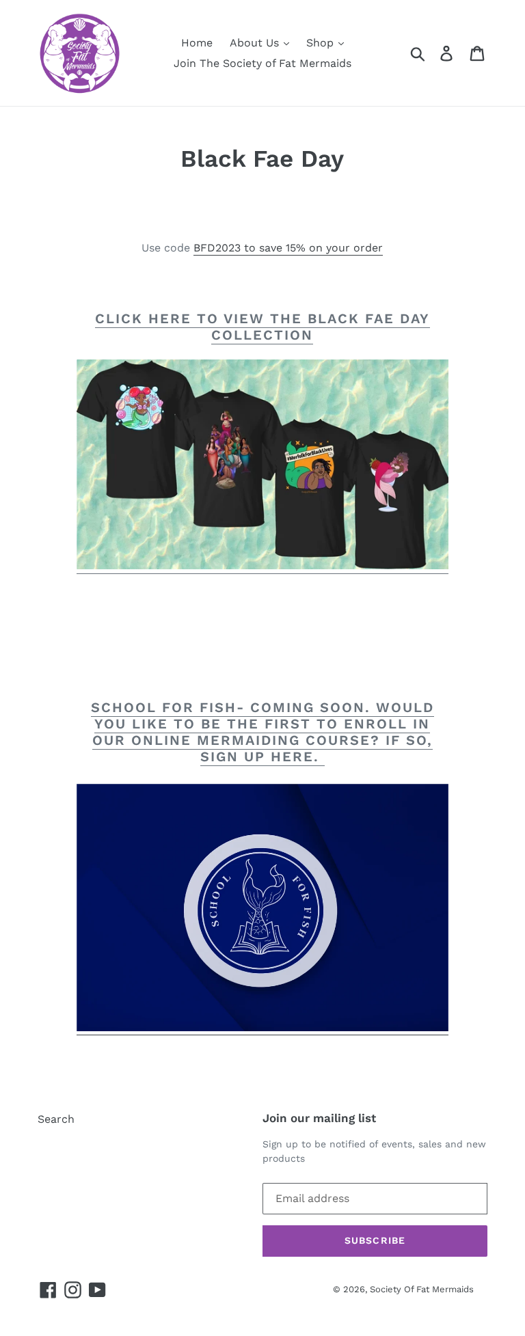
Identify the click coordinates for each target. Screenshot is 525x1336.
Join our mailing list (319, 1118)
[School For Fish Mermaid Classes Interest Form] (262, 1028)
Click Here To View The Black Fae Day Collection (262, 326)
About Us (256, 42)
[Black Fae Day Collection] (262, 565)
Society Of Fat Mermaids (422, 1289)
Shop (321, 42)
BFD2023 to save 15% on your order (288, 247)
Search (56, 1119)
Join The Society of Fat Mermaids (262, 63)
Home (197, 42)
